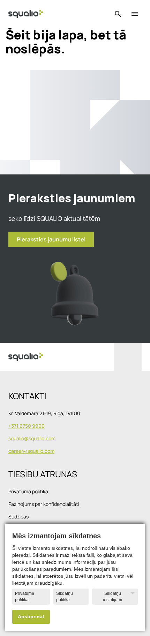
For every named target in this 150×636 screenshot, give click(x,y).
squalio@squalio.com (31, 438)
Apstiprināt (31, 616)
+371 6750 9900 (26, 425)
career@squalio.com (31, 451)
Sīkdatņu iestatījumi (112, 596)
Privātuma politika (24, 596)
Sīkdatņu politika (64, 596)
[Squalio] (25, 14)
